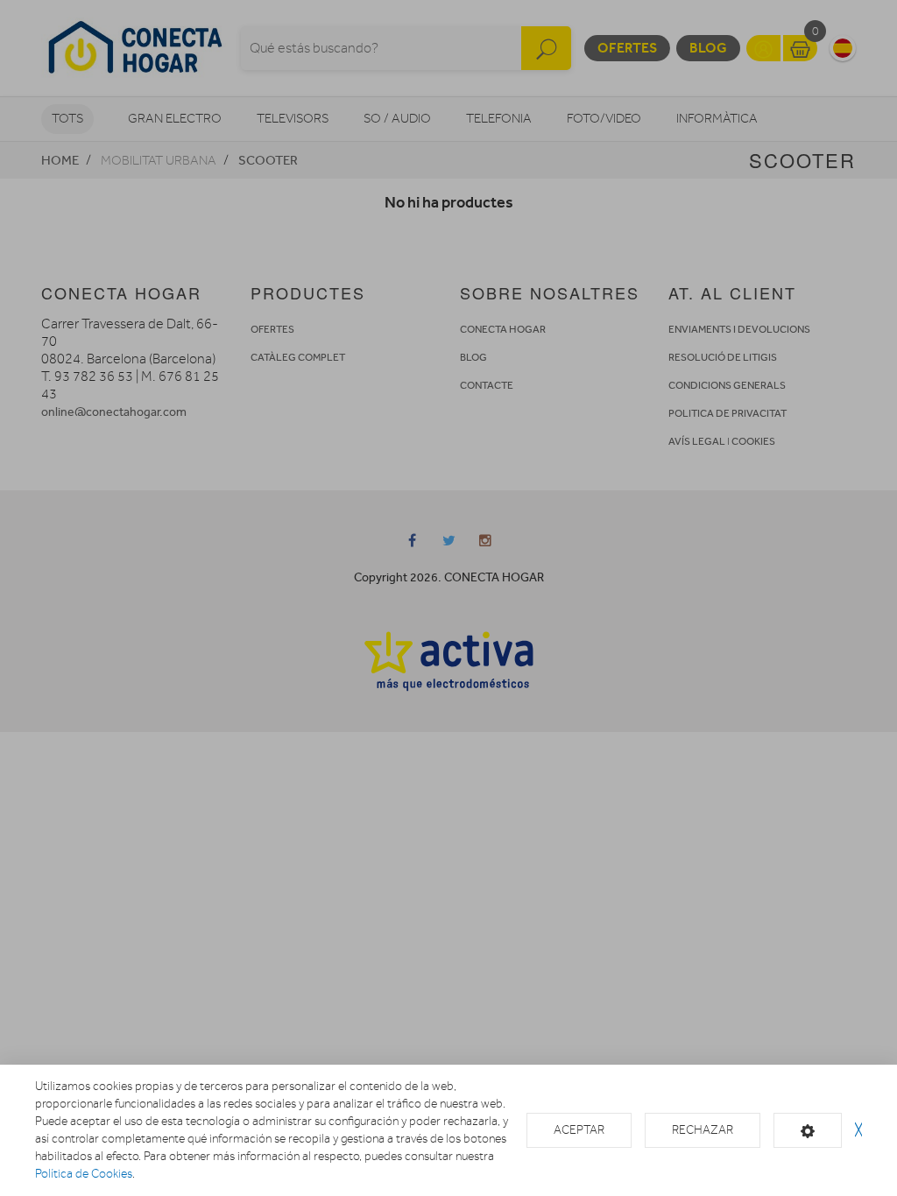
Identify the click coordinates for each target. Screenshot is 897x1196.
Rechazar (702, 1129)
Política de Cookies (83, 1173)
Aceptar (579, 1129)
